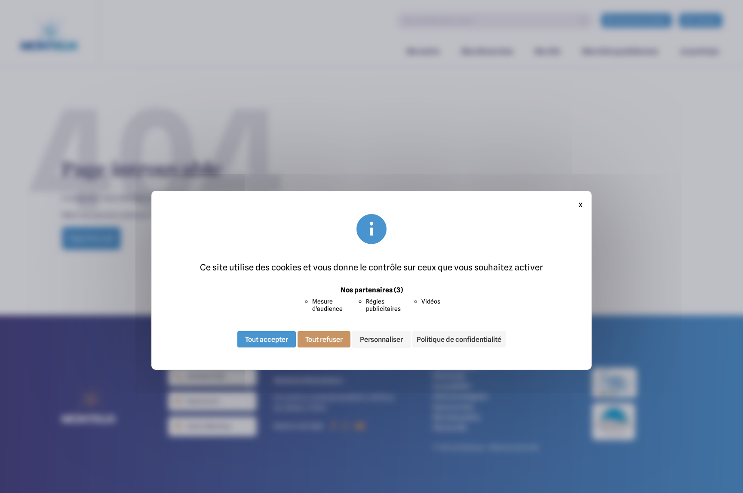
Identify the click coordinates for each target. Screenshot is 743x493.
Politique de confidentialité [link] (459, 339)
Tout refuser (324, 339)
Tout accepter (266, 339)
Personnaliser (381, 339)
